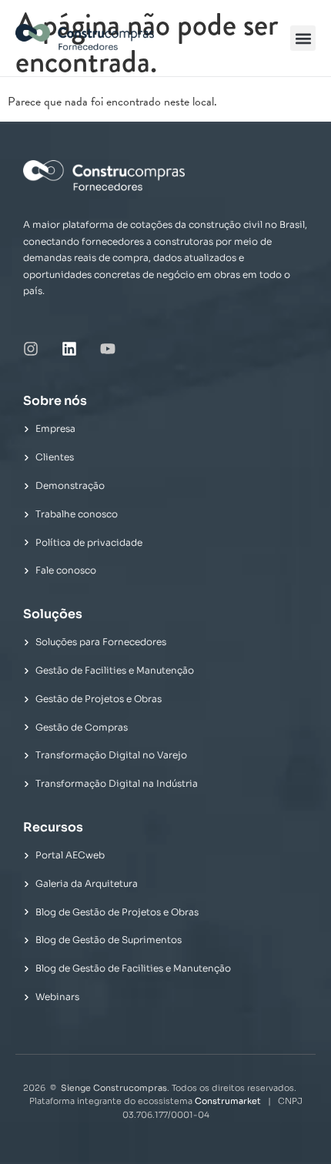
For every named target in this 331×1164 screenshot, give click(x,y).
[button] (303, 38)
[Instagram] (30, 348)
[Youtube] (107, 348)
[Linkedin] (69, 348)
